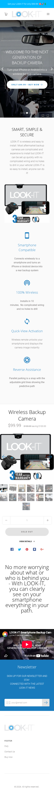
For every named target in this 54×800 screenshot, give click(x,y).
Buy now (8, 757)
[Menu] (48, 14)
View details (25, 541)
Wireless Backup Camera (27, 415)
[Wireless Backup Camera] (4, 488)
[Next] (49, 456)
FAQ (6, 746)
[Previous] (4, 456)
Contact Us (9, 751)
